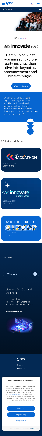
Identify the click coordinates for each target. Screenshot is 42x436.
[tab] (17, 274)
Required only (21, 415)
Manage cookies (21, 421)
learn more (8, 165)
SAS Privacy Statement (15, 394)
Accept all (21, 408)
